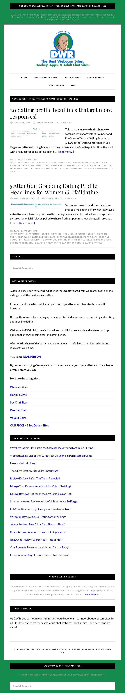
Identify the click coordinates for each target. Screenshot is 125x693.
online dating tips (39, 243)
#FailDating (21, 234)
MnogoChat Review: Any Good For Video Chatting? (40, 486)
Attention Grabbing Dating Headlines (51, 234)
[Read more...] (65, 151)
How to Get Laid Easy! (23, 463)
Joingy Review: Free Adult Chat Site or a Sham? (37, 524)
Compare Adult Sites (62, 49)
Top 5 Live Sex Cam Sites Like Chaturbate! (34, 470)
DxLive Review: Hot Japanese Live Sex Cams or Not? (41, 493)
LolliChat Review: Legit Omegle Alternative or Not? (40, 509)
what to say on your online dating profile (76, 243)
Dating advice (40, 237)
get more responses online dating (50, 168)
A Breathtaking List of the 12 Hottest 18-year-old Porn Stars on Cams (51, 455)
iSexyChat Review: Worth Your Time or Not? (36, 539)
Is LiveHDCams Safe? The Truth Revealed (35, 478)
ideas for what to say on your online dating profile (54, 240)
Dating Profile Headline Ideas (31, 162)
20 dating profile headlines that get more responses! (61, 113)
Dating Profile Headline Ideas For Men (72, 162)
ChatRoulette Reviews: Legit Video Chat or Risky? (40, 547)
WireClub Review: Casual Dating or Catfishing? (38, 516)
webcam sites (92, 594)
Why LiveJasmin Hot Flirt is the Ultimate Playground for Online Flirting (51, 447)
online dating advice (83, 168)
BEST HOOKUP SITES (53, 649)
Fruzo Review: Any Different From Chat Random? (39, 555)
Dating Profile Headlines (56, 165)
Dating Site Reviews (25, 159)
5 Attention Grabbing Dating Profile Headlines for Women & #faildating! (55, 189)
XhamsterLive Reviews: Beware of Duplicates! (38, 532)
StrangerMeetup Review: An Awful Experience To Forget (44, 501)
